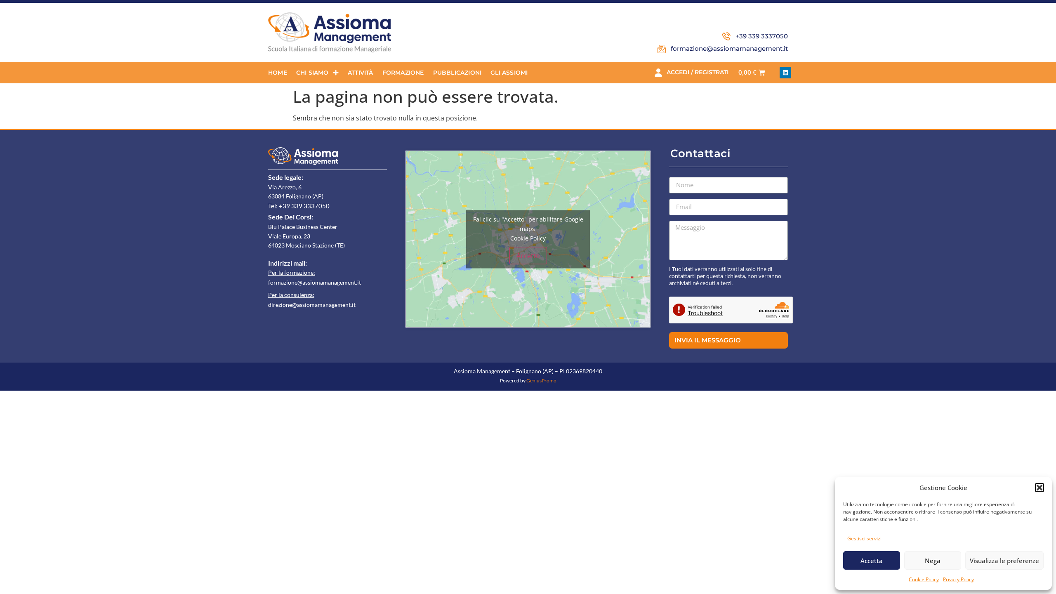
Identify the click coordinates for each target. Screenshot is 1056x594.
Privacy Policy (958, 579)
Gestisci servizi (864, 538)
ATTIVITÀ (360, 72)
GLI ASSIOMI (509, 72)
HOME (277, 72)
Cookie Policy (924, 579)
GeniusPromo (541, 380)
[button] (1039, 487)
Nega (932, 560)
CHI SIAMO (312, 72)
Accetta (871, 560)
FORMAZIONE (403, 72)
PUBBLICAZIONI (457, 72)
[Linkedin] (785, 72)
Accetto (528, 255)
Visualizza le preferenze (1004, 560)
